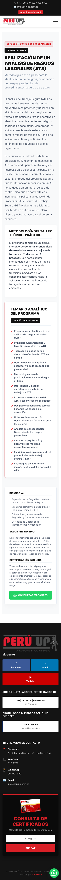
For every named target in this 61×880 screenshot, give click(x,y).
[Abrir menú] (55, 21)
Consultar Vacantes (33, 595)
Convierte (37, 874)
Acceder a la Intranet (30, 12)
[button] (54, 873)
